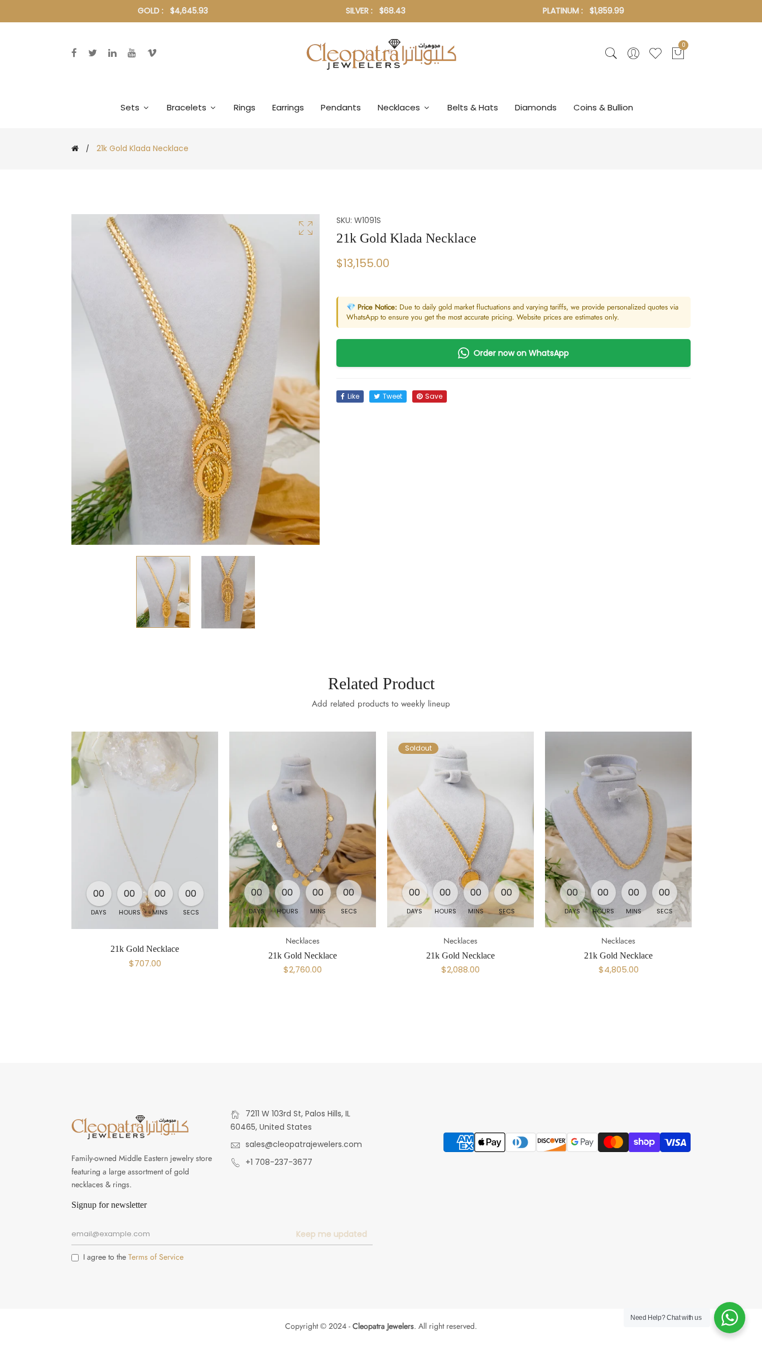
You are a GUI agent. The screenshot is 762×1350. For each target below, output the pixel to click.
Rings (244, 107)
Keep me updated (331, 1234)
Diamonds (536, 107)
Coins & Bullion (603, 107)
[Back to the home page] (75, 148)
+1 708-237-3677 (278, 1162)
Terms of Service (156, 1256)
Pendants (341, 107)
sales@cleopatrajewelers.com (303, 1144)
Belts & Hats (472, 107)
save (433, 396)
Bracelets (188, 107)
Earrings (288, 107)
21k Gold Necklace (144, 949)
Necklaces (400, 107)
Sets (131, 107)
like (353, 396)
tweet (392, 396)
